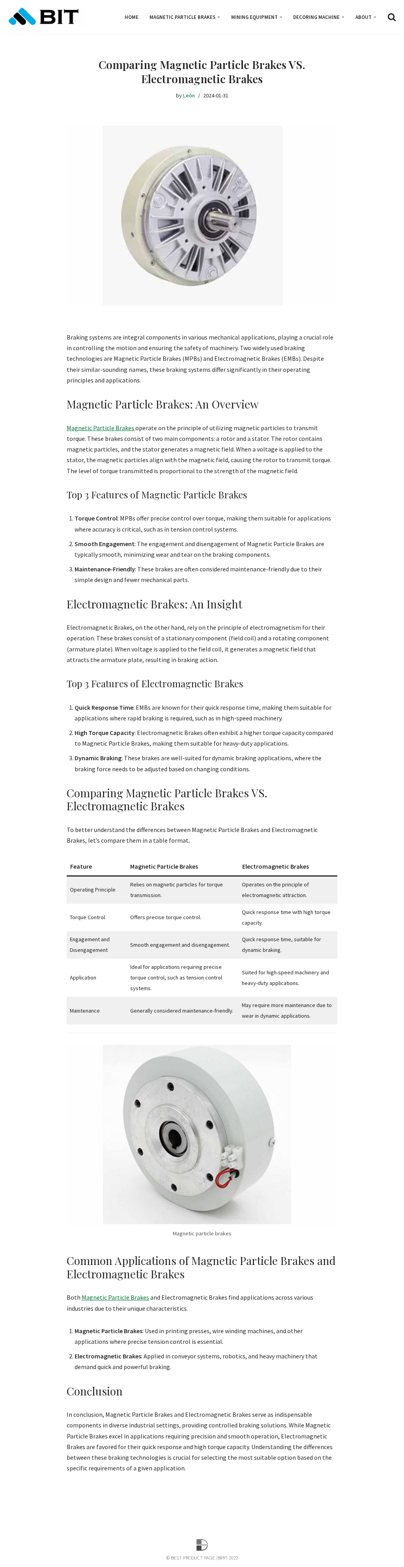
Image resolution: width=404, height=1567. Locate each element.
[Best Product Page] (45, 17)
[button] (218, 17)
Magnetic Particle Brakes (101, 428)
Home (131, 17)
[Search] (391, 17)
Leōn (189, 95)
